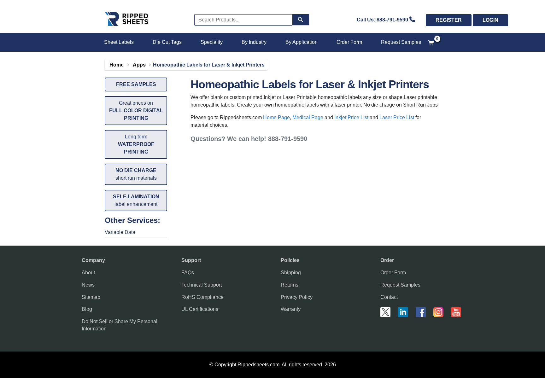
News (88, 285)
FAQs (187, 272)
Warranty (291, 309)
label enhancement (136, 200)
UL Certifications (199, 309)
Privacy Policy (297, 297)
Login (490, 20)
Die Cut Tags (167, 42)
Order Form (349, 42)
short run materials (136, 174)
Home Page (276, 117)
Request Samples (401, 42)
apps (139, 64)
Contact (389, 297)
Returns (289, 285)
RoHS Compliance (202, 297)
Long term (136, 144)
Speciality (212, 42)
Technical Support (201, 285)
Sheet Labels (119, 42)
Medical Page (307, 117)
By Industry (254, 42)
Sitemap (91, 297)
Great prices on (136, 110)
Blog (87, 309)
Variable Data (120, 232)
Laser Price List (396, 117)
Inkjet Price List (351, 117)
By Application (301, 42)
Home (116, 64)
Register (449, 20)
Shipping (291, 272)
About (88, 272)
